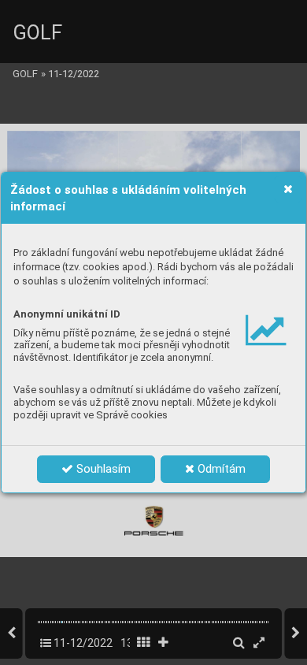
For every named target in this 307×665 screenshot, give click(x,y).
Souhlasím (102, 469)
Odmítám (220, 469)
